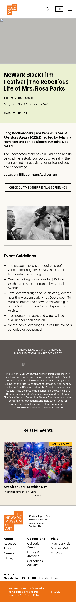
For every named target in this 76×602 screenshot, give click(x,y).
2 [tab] (38, 495)
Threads (43, 578)
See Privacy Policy (30, 595)
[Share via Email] (25, 113)
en (59, 9)
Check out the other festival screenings (38, 187)
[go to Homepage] (12, 9)
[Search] (48, 9)
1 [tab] (35, 495)
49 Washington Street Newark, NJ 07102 (41, 517)
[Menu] (70, 9)
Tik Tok (54, 578)
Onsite (46, 104)
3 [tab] (40, 495)
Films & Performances (29, 104)
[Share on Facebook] (14, 113)
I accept (57, 591)
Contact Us (35, 526)
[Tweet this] (19, 113)
